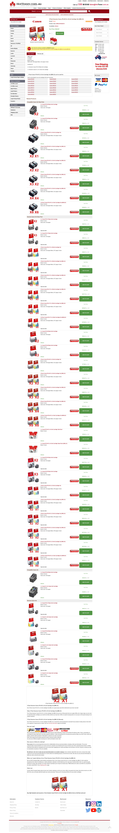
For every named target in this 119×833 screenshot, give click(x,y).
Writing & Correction (15, 107)
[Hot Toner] (26, 1)
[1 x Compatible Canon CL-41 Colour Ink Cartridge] (33, 591)
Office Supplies (67, 8)
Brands (36, 807)
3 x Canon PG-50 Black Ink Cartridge (49, 471)
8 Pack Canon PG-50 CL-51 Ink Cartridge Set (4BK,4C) (53, 541)
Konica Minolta (14, 48)
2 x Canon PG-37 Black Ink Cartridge (49, 219)
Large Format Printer (15, 98)
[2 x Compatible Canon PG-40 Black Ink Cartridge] (33, 110)
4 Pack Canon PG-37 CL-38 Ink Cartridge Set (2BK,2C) (53, 275)
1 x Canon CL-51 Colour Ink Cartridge (49, 673)
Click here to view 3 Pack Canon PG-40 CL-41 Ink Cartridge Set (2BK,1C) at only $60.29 (50, 49)
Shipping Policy (13, 804)
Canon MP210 (31, 90)
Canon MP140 (31, 85)
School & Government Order (78, 8)
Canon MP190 (74, 87)
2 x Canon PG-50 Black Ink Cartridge (49, 457)
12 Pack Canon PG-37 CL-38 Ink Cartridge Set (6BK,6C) (53, 317)
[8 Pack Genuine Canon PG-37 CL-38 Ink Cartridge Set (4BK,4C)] (33, 308)
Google (76, 824)
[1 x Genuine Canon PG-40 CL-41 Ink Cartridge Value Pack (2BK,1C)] (33, 449)
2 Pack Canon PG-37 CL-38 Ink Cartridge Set (51, 247)
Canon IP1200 (31, 79)
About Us (106, 0)
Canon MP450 (74, 90)
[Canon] (37, 21)
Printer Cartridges (42, 8)
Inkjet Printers (14, 88)
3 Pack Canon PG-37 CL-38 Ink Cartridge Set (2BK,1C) (53, 261)
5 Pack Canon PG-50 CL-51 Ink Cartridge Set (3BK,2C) (53, 527)
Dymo (12, 38)
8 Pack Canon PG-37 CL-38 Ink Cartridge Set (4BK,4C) (53, 303)
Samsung (13, 66)
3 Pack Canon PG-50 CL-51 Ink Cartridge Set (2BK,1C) (53, 499)
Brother (12, 31)
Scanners (13, 101)
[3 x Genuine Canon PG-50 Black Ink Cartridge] (33, 477)
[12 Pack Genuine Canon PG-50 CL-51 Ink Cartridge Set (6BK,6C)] (33, 561)
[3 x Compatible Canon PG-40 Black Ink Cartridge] (33, 124)
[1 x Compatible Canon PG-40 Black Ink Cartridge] (33, 577)
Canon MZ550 (53, 94)
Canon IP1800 (53, 81)
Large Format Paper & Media (17, 77)
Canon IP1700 (31, 81)
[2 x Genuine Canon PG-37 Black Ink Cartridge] (33, 224)
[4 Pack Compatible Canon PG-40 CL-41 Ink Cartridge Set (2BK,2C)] (33, 166)
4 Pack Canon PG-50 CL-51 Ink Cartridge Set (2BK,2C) (53, 513)
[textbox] (50, 11)
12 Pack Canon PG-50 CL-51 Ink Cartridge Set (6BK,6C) (53, 555)
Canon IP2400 (53, 83)
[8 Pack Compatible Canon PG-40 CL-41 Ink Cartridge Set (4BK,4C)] (33, 194)
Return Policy (13, 810)
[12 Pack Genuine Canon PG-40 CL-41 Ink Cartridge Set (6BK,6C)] (33, 421)
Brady (12, 28)
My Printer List (63, 807)
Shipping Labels (14, 112)
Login (80, 0)
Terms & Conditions (14, 813)
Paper (49, 8)
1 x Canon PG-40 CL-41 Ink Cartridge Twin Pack (51, 429)
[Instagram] (93, 803)
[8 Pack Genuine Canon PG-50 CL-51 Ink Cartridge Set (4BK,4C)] (33, 547)
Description (31, 53)
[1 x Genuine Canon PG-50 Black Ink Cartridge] (33, 664)
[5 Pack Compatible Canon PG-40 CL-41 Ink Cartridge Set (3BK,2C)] (33, 180)
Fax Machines (14, 93)
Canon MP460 (31, 92)
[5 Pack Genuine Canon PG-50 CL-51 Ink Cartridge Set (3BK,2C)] (33, 533)
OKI (11, 58)
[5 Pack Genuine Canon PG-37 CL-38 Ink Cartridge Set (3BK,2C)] (33, 294)
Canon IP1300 (53, 79)
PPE (12, 115)
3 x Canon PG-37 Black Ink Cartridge (49, 233)
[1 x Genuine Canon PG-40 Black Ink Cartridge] (33, 636)
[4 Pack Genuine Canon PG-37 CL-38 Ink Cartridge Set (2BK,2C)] (33, 280)
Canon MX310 (31, 94)
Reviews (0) (40, 53)
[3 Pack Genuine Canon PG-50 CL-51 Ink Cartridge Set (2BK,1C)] (33, 505)
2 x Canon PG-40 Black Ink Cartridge (49, 104)
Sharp (12, 68)
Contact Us (37, 802)
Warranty (12, 816)
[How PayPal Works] (101, 84)
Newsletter (62, 810)
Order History (63, 804)
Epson (12, 41)
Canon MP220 (53, 90)
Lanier (12, 53)
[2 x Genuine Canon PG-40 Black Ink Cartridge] (33, 336)
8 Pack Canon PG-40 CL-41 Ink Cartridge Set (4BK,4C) (53, 188)
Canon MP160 (74, 85)
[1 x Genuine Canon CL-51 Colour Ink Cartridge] (33, 678)
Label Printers (14, 91)
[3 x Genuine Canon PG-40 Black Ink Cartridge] (33, 350)
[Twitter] (88, 810)
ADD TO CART (85, 114)
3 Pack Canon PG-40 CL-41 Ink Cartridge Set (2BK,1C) (53, 146)
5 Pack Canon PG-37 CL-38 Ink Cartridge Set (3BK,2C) (53, 289)
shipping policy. (43, 765)
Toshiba (12, 71)
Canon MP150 (53, 85)
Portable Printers (15, 96)
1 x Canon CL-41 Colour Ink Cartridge (49, 586)
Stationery (13, 110)
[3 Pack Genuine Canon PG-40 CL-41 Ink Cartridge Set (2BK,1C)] (37, 33)
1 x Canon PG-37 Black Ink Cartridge (49, 603)
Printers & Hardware (57, 8)
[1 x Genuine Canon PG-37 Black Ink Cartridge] (33, 608)
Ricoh (12, 63)
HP (11, 46)
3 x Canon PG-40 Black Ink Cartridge (49, 118)
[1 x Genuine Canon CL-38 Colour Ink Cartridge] (33, 622)
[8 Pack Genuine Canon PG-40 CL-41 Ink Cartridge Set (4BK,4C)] (33, 407)
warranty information (52, 723)
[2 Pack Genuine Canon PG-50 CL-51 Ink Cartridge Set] (33, 491)
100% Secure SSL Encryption (52, 14)
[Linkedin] (99, 803)
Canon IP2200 (31, 83)
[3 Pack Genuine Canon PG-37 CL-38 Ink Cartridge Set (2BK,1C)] (33, 266)
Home (35, 8)
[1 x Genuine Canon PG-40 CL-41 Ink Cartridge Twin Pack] (33, 435)
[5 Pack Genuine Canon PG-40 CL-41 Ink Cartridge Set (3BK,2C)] (33, 393)
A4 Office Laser (14, 83)
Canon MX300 (74, 92)
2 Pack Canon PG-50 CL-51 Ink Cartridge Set (51, 485)
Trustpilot (59, 823)
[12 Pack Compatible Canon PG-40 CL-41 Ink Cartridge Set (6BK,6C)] (33, 208)
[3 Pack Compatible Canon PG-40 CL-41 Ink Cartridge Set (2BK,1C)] (33, 152)
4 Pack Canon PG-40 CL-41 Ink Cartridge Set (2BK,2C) (53, 160)
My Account (100, 0)
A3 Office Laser (14, 86)
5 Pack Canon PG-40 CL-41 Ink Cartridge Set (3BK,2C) (53, 174)
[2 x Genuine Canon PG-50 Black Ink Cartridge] (33, 463)
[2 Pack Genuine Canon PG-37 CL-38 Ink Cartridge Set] (33, 252)
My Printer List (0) (92, 0)
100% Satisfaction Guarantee (67, 14)
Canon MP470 (53, 92)
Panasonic (13, 61)
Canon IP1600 (74, 79)
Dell (11, 36)
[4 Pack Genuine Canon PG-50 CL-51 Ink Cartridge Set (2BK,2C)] (33, 519)
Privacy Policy (13, 807)
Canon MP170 (31, 87)
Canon (54, 21)
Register (85, 0)
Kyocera (13, 51)
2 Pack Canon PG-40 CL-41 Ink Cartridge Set (51, 132)
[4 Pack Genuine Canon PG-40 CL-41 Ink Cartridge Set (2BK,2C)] (33, 379)
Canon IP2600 (74, 83)
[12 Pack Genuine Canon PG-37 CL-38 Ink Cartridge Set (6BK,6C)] (33, 322)
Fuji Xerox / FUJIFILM (15, 43)
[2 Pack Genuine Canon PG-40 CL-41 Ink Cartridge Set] (33, 365)
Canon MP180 (53, 87)
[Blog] (99, 810)
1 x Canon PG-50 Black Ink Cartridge (49, 659)
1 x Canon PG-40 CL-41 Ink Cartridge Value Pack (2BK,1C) (54, 443)
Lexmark (13, 56)
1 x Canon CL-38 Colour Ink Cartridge (49, 617)
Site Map (37, 804)
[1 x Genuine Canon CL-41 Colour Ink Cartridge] (33, 650)
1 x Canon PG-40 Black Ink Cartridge (49, 572)
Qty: (50, 33)
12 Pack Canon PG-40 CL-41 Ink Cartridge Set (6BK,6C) (53, 202)
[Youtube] (93, 810)
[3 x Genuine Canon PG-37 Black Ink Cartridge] (33, 238)
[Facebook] (88, 803)
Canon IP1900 (74, 81)
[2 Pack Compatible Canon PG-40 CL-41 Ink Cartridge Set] (33, 138)
